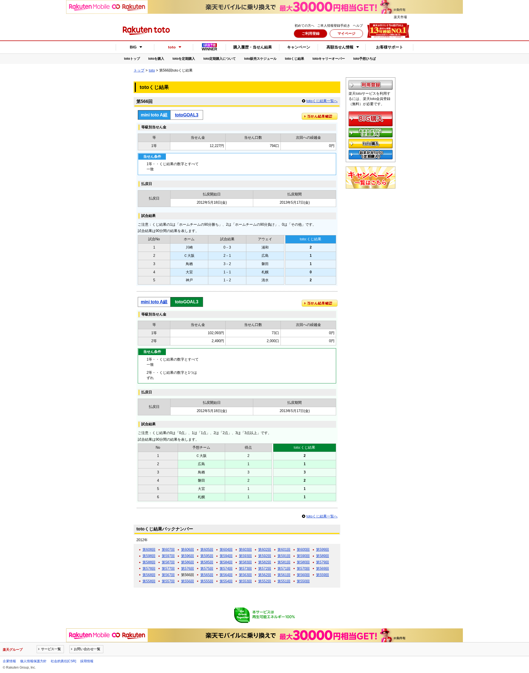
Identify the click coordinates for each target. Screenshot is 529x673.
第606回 (187, 549)
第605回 (206, 549)
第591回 (283, 556)
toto (152, 70)
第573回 (245, 568)
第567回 (168, 575)
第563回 (245, 575)
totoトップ (132, 59)
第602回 (264, 549)
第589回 (322, 556)
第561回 (283, 575)
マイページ (346, 33)
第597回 (168, 556)
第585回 (206, 562)
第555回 (206, 581)
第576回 (187, 568)
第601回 (283, 549)
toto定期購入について (219, 59)
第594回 (226, 556)
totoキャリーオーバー (328, 59)
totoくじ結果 (294, 59)
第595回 (206, 556)
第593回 (245, 556)
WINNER (209, 47)
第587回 (168, 562)
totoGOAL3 (186, 114)
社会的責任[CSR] (63, 661)
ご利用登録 (311, 33)
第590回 (303, 556)
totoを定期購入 (183, 59)
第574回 (226, 568)
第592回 (264, 556)
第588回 (148, 562)
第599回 (322, 549)
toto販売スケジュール (260, 59)
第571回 (283, 568)
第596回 (187, 556)
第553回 (245, 581)
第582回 (264, 562)
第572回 (264, 568)
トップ (139, 70)
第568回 (148, 575)
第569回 (322, 568)
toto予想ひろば (364, 59)
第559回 (322, 575)
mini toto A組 (154, 301)
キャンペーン (298, 47)
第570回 (303, 568)
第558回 (148, 581)
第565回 (206, 575)
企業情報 (9, 661)
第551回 (283, 581)
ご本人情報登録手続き (333, 26)
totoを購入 (156, 59)
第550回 (303, 581)
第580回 (303, 562)
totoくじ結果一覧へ (322, 101)
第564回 (226, 575)
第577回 (168, 568)
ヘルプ (358, 26)
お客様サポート (389, 47)
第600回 (303, 549)
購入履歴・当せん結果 (252, 47)
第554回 (226, 581)
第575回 (206, 568)
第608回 (148, 549)
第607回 (168, 549)
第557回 (168, 581)
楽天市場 (400, 17)
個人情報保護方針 (33, 661)
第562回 (264, 575)
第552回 (264, 581)
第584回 (226, 562)
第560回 (303, 575)
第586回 (187, 562)
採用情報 (86, 661)
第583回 (245, 562)
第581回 (283, 562)
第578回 (148, 568)
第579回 (322, 562)
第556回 (187, 581)
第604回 (226, 549)
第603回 (245, 549)
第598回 (148, 556)
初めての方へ (304, 26)
